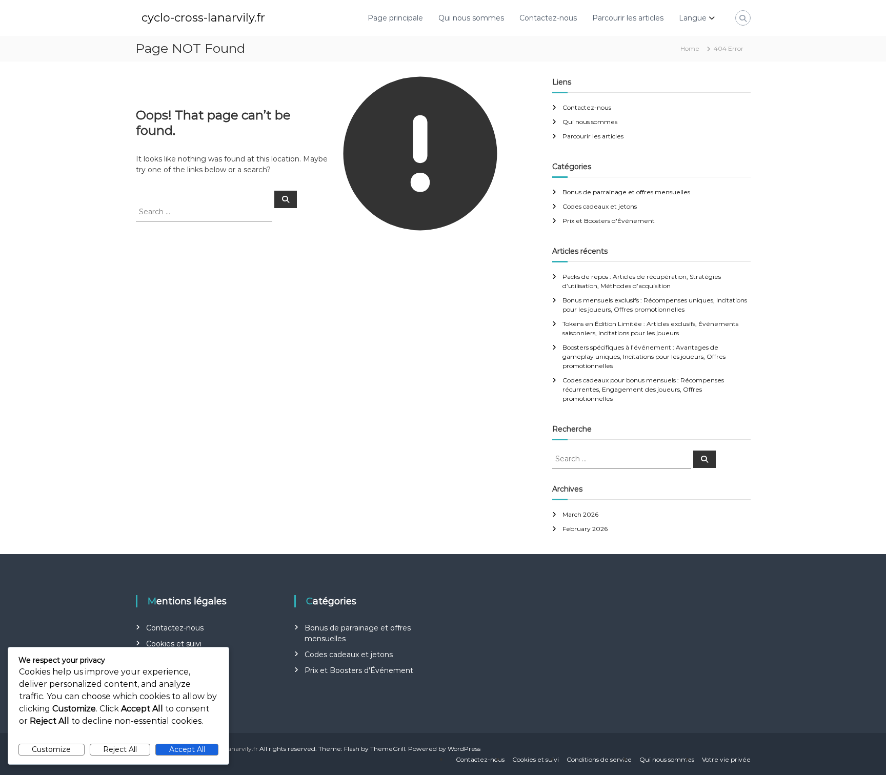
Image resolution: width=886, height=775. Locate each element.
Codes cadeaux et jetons (599, 206)
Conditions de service (599, 759)
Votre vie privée (726, 759)
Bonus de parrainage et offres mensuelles (626, 192)
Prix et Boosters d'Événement (608, 221)
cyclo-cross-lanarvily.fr (203, 18)
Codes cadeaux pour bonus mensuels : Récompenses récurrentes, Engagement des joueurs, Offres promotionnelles (643, 389)
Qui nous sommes (471, 18)
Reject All (120, 749)
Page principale (395, 18)
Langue (693, 18)
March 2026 (580, 514)
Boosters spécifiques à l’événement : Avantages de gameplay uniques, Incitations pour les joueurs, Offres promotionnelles (644, 356)
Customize (51, 749)
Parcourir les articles (627, 18)
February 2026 (585, 529)
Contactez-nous (548, 18)
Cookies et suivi (174, 643)
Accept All (187, 749)
